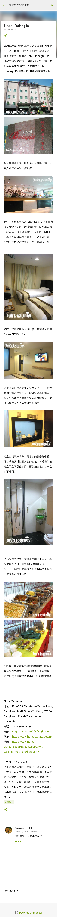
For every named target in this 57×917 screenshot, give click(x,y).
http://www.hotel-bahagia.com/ (32, 736)
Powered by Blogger (30, 912)
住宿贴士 (9, 802)
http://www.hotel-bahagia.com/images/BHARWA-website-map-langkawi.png (23, 746)
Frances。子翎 (23, 828)
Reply (18, 841)
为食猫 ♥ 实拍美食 (19, 4)
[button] (6, 36)
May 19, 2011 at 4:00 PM (27, 831)
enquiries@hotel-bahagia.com (31, 731)
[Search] (52, 5)
